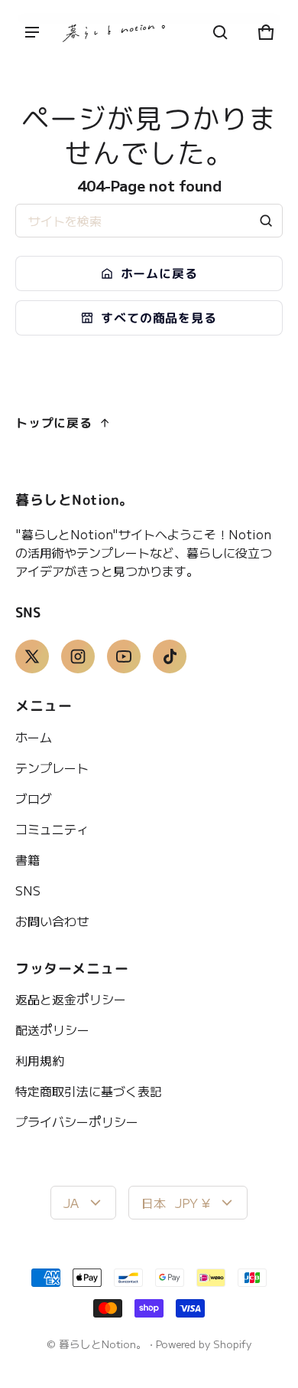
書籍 (27, 859)
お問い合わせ (52, 921)
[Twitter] (32, 656)
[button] (220, 32)
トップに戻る (53, 422)
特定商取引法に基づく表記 (88, 1091)
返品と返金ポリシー (70, 999)
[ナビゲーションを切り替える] (32, 32)
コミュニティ (52, 829)
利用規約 (39, 1060)
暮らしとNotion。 (103, 1343)
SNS (27, 890)
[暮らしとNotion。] (114, 32)
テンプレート (52, 767)
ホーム (33, 737)
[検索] (266, 220)
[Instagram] (78, 656)
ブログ (33, 798)
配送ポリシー (52, 1029)
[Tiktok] (169, 656)
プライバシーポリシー (76, 1121)
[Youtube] (124, 656)
